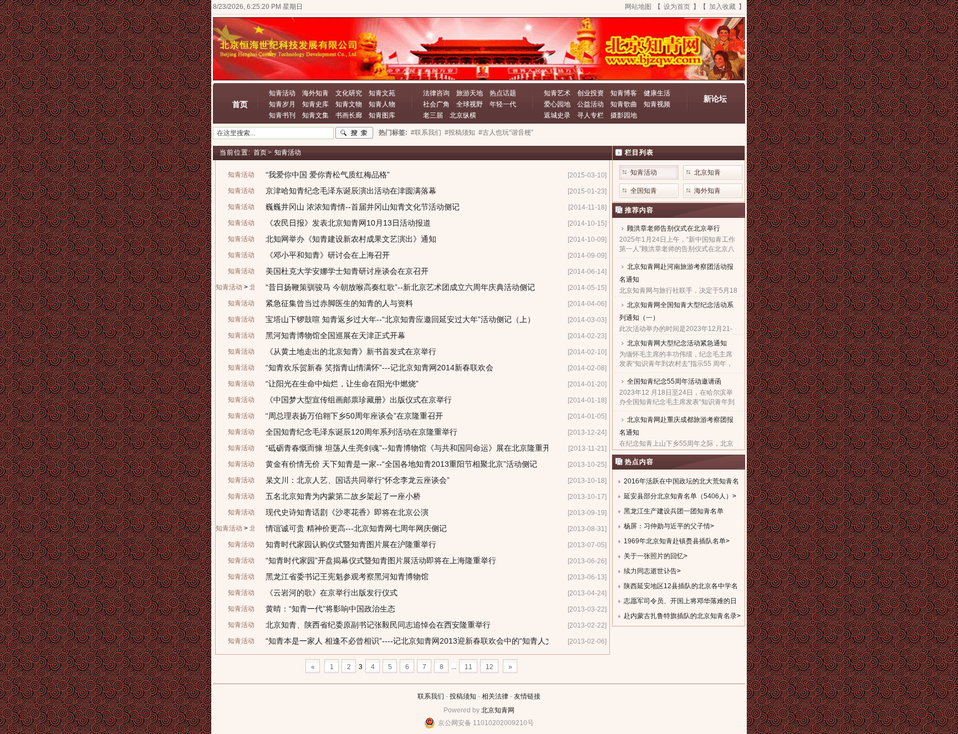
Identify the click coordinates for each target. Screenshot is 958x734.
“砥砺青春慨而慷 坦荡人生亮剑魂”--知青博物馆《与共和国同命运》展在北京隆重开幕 (412, 448)
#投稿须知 (460, 132)
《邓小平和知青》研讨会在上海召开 (328, 255)
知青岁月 (282, 104)
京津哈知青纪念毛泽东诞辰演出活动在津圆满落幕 (351, 190)
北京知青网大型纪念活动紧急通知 (677, 343)
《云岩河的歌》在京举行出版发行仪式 (332, 592)
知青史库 (315, 104)
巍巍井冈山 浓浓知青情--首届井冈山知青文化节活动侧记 (363, 206)
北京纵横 (463, 115)
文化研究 (348, 93)
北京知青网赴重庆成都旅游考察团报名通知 (676, 426)
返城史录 (557, 115)
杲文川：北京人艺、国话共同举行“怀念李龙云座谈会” (358, 480)
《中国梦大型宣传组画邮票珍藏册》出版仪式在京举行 (359, 399)
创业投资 (590, 93)
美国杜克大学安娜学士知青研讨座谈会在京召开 (347, 271)
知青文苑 (382, 93)
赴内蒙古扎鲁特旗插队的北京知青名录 (680, 616)
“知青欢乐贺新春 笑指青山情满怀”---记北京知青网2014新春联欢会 (379, 367)
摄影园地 (623, 115)
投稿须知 (463, 696)
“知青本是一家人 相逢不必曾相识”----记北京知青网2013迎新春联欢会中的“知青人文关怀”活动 (426, 640)
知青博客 (623, 93)
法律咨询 (436, 93)
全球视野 (469, 104)
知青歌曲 (623, 104)
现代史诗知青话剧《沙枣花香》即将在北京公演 (347, 512)
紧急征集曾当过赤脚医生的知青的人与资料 (339, 303)
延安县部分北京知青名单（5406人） (678, 496)
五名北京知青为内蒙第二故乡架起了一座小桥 (343, 496)
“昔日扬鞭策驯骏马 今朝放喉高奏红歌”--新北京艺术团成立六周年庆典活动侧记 (400, 287)
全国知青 (643, 191)
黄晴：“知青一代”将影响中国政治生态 (330, 608)
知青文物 (348, 104)
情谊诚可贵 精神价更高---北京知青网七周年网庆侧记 (356, 528)
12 (489, 667)
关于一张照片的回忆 (654, 556)
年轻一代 (503, 104)
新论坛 (715, 98)
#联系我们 (426, 132)
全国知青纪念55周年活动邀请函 (674, 381)
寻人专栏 (590, 115)
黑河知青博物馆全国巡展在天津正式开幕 (335, 335)
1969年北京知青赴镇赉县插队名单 (675, 541)
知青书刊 (282, 115)
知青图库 (382, 115)
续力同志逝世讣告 (650, 571)
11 (468, 667)
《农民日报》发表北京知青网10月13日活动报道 (348, 222)
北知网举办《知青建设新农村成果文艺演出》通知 (351, 239)
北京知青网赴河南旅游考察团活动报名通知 (676, 273)
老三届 (433, 115)
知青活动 (282, 93)
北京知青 (707, 172)
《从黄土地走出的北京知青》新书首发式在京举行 (351, 351)
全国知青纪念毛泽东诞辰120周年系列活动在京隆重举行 (361, 431)
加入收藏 (722, 7)
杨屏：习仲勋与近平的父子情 (667, 526)
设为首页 (677, 7)
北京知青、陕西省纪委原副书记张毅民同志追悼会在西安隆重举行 (378, 624)
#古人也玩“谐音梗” (505, 132)
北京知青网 (497, 710)
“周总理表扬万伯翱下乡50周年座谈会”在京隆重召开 (354, 415)
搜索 (354, 133)
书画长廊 (348, 115)
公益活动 (590, 104)
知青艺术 (557, 93)
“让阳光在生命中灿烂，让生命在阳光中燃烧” (342, 383)
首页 (240, 104)
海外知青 (315, 93)
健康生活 (657, 93)
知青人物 (382, 104)
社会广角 (436, 104)
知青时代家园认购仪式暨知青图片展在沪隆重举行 (351, 544)
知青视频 (657, 104)
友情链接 (527, 696)
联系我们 (430, 696)
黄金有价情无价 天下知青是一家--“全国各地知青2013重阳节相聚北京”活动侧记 (401, 464)
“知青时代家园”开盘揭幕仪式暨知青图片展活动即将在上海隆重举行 (381, 560)
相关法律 (495, 696)
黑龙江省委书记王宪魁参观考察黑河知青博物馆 (347, 576)
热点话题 (503, 93)
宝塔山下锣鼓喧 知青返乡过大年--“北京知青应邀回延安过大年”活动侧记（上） (400, 319)
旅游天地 (469, 93)
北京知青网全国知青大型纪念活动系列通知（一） (676, 311)
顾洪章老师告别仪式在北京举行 (673, 228)
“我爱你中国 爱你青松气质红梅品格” (328, 174)
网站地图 (638, 7)
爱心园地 (557, 104)
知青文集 (315, 115)
